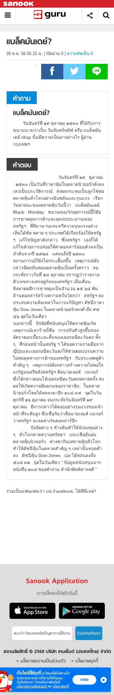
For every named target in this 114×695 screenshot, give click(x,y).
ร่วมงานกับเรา (88, 633)
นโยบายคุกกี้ (61, 686)
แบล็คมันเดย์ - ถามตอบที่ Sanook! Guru (51, 15)
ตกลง (84, 679)
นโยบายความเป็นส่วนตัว (32, 686)
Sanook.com (19, 4)
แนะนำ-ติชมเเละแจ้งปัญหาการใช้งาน (42, 633)
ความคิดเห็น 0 (80, 53)
